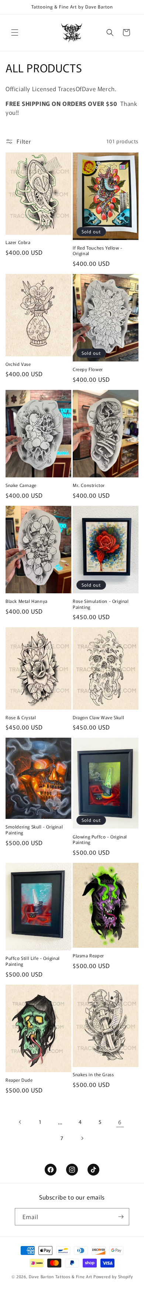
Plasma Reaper (88, 955)
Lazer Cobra (18, 242)
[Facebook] (50, 1170)
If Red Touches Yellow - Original (98, 250)
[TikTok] (93, 1170)
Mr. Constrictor (89, 485)
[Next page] (82, 1138)
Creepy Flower (88, 369)
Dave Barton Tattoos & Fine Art (60, 1276)
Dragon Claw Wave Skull (98, 717)
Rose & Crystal (21, 717)
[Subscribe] (121, 1216)
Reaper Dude (19, 1080)
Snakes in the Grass (93, 1074)
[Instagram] (72, 1170)
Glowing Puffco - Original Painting (100, 839)
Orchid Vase (18, 364)
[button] (15, 32)
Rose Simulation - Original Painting (101, 604)
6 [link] (120, 1122)
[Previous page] (20, 1122)
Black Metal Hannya (27, 601)
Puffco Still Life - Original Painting (33, 961)
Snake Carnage (21, 485)
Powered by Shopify (113, 1276)
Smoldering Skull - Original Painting (34, 829)
